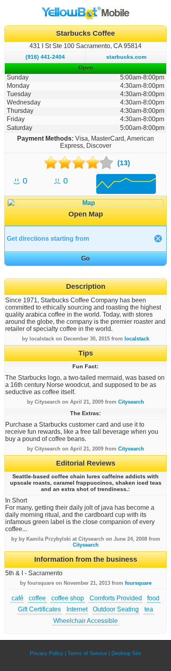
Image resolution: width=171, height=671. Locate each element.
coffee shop (67, 598)
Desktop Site (126, 653)
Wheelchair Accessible (85, 620)
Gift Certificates (39, 609)
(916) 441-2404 (45, 57)
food (153, 598)
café (17, 598)
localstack (136, 339)
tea (148, 609)
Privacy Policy (46, 653)
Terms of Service (87, 653)
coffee (37, 598)
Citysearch (131, 402)
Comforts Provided (115, 598)
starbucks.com (126, 57)
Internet (76, 609)
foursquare (138, 583)
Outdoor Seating (116, 609)
